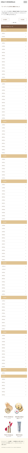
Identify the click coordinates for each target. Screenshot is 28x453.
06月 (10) (3, 316)
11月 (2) (3, 127)
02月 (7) (3, 256)
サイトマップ (3, 441)
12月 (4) (3, 225)
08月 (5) (3, 96)
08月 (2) (3, 237)
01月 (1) (3, 152)
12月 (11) (3, 266)
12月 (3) (3, 84)
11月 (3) (3, 46)
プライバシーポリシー (19, 443)
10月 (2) (3, 304)
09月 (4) (3, 134)
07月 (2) (3, 168)
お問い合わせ (3, 444)
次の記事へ (23, 19)
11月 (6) (3, 187)
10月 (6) (3, 272)
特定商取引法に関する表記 (18, 441)
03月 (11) (3, 325)
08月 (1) (3, 137)
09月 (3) (3, 93)
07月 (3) (3, 99)
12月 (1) (3, 43)
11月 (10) (3, 269)
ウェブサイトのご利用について (7, 443)
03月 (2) (3, 71)
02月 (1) (3, 149)
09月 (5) (3, 194)
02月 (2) (3, 115)
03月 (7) (3, 111)
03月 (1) (3, 33)
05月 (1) (3, 65)
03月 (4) (3, 360)
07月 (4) (3, 388)
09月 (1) (3, 165)
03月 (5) (3, 253)
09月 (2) (3, 307)
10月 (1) (3, 162)
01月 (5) (3, 366)
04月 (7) (3, 322)
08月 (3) (3, 55)
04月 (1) (3, 68)
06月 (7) (3, 203)
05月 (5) (3, 206)
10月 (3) (3, 131)
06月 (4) (3, 102)
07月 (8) (3, 241)
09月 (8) (3, 52)
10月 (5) (3, 49)
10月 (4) (3, 90)
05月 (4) (3, 105)
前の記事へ (5, 19)
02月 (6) (3, 215)
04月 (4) (3, 250)
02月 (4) (3, 174)
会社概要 (9, 441)
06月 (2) (3, 391)
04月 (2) (3, 108)
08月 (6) (3, 278)
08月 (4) (3, 197)
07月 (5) (3, 58)
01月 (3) (3, 36)
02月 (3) (3, 74)
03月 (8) (3, 212)
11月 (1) (3, 87)
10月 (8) (3, 341)
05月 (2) (3, 394)
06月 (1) (3, 140)
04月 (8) (3, 209)
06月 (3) (3, 61)
